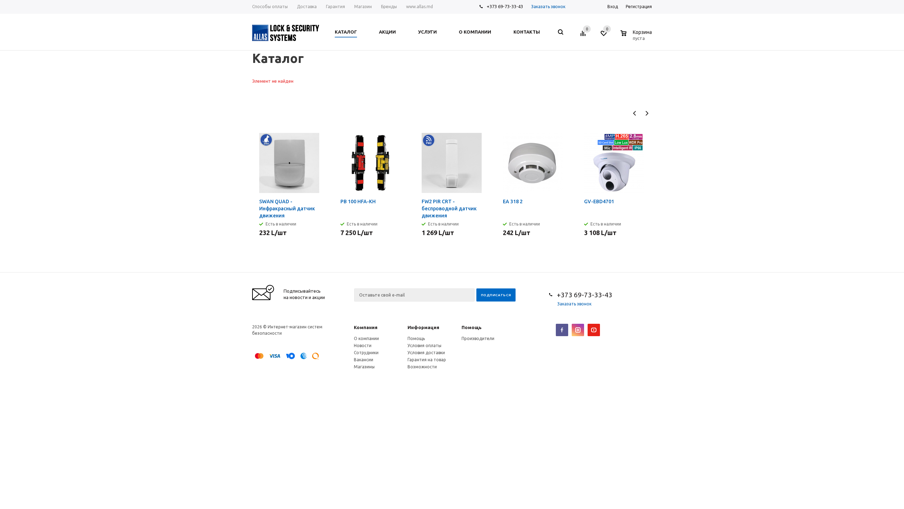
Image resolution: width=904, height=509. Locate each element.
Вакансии (363, 359)
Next (647, 113)
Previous (635, 113)
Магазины (364, 366)
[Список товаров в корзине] (637, 37)
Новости (362, 345)
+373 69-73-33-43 (505, 6)
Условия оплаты (424, 345)
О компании (366, 338)
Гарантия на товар (427, 359)
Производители (478, 338)
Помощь (472, 327)
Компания (365, 327)
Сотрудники (366, 352)
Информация (423, 327)
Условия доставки (426, 352)
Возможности (422, 366)
